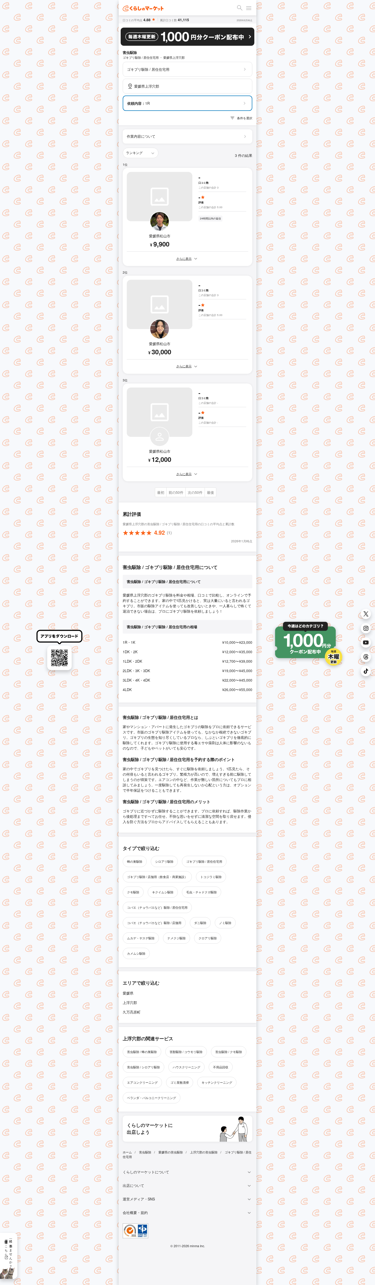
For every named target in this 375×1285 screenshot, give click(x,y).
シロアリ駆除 (164, 861)
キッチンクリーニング (217, 1082)
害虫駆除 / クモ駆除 (228, 1051)
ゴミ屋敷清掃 (179, 1082)
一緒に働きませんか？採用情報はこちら (8, 1252)
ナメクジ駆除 (176, 938)
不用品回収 (220, 1067)
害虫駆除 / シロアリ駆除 (143, 1067)
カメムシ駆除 (136, 953)
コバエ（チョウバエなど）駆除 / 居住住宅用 (157, 907)
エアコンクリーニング (142, 1082)
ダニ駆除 (200, 922)
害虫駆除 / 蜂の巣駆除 (142, 1051)
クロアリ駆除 (207, 938)
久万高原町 (132, 1011)
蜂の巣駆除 (134, 861)
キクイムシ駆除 (162, 892)
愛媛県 (128, 993)
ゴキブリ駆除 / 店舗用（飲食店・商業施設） (157, 876)
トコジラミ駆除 (211, 876)
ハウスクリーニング (186, 1067)
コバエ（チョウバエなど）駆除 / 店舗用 (154, 922)
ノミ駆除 (225, 922)
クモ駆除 (133, 892)
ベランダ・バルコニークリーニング (151, 1097)
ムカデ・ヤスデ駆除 (141, 938)
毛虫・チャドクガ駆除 (201, 892)
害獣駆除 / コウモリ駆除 (186, 1051)
